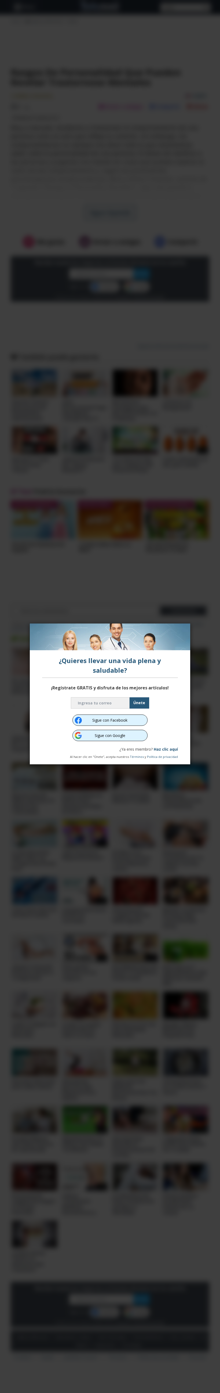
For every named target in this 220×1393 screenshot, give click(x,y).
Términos (137, 757)
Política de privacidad (162, 757)
